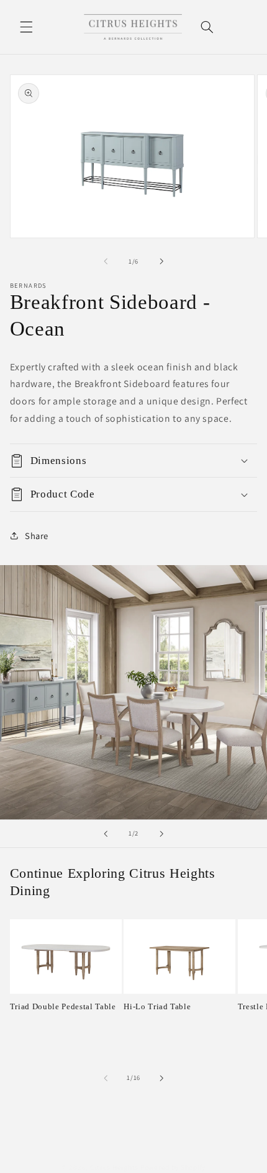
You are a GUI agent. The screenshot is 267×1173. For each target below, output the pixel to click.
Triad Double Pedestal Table (63, 1006)
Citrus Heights (114, 1167)
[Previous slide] (105, 833)
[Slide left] (105, 261)
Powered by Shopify (173, 1167)
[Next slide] (161, 833)
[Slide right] (161, 261)
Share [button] (36, 536)
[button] (26, 26)
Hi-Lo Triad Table (157, 1006)
